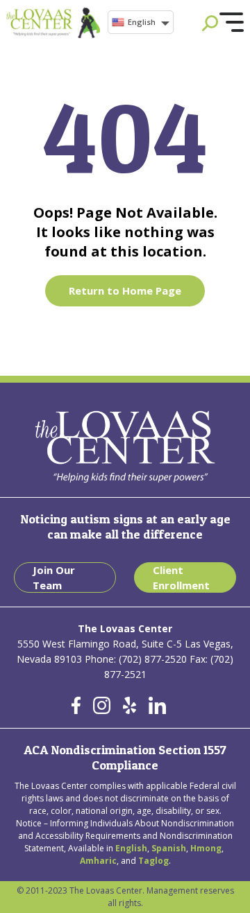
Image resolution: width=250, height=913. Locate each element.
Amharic (98, 861)
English (142, 22)
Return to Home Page (125, 290)
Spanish (168, 848)
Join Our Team (54, 578)
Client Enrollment (181, 578)
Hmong (206, 848)
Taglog (153, 861)
